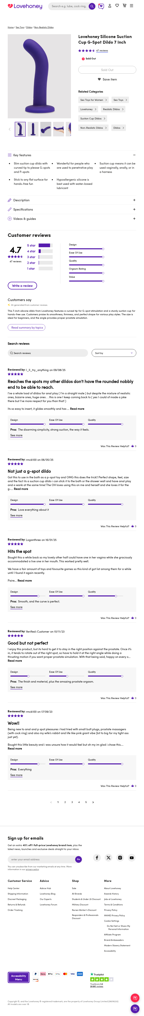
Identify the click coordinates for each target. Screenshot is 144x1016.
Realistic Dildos (111, 109)
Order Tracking (15, 910)
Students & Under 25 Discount (86, 899)
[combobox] (72, 6)
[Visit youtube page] (132, 858)
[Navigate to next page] (93, 802)
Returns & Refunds (16, 904)
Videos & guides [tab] (24, 219)
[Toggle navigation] (131, 6)
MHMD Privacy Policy (114, 915)
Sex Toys (20, 27)
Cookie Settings (111, 920)
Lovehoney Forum (48, 904)
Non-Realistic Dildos (44, 27)
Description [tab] (21, 200)
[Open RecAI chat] (135, 998)
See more (16, 435)
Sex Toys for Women (91, 100)
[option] (39, 76)
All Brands (77, 893)
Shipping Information (18, 893)
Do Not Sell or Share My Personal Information (118, 927)
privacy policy (32, 869)
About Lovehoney (112, 888)
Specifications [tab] (23, 209)
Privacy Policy (110, 910)
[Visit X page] (108, 858)
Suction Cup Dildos (91, 118)
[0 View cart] (124, 6)
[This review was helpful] (132, 446)
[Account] (110, 6)
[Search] (92, 6)
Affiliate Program (112, 934)
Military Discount (80, 904)
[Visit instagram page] (120, 858)
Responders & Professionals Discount (85, 917)
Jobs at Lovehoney (113, 899)
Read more (77, 409)
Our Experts (45, 899)
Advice (44, 881)
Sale (74, 888)
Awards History (111, 893)
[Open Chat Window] (135, 1008)
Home (11, 27)
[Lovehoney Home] (25, 6)
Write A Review (22, 285)
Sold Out (107, 70)
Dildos (29, 27)
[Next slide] (69, 129)
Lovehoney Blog (47, 893)
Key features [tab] (22, 155)
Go (78, 859)
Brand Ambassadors (114, 940)
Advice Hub (45, 888)
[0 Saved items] (117, 6)
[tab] (24, 918)
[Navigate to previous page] (50, 802)
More (108, 881)
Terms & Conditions (113, 904)
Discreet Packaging (17, 899)
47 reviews (102, 50)
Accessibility (110, 950)
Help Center (13, 888)
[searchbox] (50, 353)
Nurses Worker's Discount (84, 910)
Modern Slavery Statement (117, 945)
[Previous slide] (10, 129)
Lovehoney (72, 16)
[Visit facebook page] (97, 858)
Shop (75, 881)
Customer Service (20, 881)
